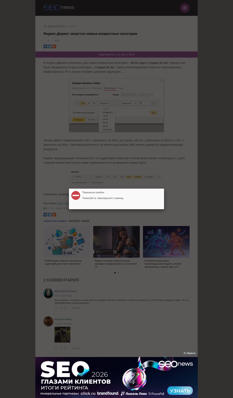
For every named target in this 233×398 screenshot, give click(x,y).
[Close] (164, 188)
